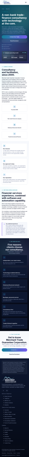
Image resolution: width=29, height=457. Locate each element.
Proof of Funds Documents (10, 422)
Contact (6, 434)
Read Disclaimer (14, 41)
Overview (7, 410)
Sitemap (18, 455)
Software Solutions (9, 402)
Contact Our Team (14, 37)
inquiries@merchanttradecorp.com (9, 455)
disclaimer (15, 372)
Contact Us (14, 350)
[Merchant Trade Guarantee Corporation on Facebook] (3, 390)
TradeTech (7, 398)
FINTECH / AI (7, 400)
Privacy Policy (8, 438)
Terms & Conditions (9, 440)
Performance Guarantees (10, 418)
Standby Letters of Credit (10, 414)
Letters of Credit (8, 412)
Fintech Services (8, 396)
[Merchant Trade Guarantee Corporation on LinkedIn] (6, 390)
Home (3, 8)
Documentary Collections (10, 420)
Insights (16, 232)
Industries (7, 405)
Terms (14, 453)
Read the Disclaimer (14, 354)
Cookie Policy (8, 443)
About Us (6, 428)
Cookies (18, 453)
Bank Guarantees (8, 416)
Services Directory (9, 430)
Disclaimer (7, 436)
